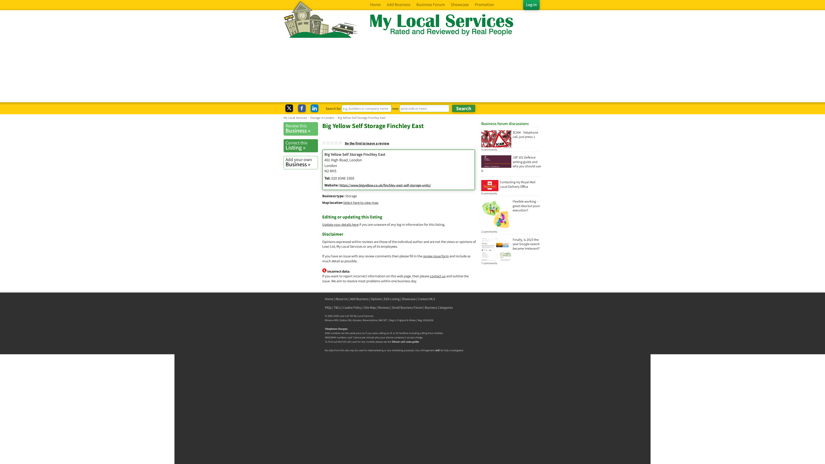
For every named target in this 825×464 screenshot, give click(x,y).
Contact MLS (426, 299)
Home (329, 299)
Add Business (359, 299)
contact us (438, 276)
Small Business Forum (407, 307)
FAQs (328, 307)
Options (376, 299)
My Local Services (363, 316)
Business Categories (439, 307)
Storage (351, 196)
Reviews (384, 307)
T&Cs (337, 307)
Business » (298, 128)
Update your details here (340, 224)
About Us (341, 299)
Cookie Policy (352, 307)
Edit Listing (392, 299)
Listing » (296, 145)
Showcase (409, 299)
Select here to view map (360, 202)
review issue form (436, 256)
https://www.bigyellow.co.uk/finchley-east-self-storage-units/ (385, 185)
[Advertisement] (412, 70)
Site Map (370, 307)
